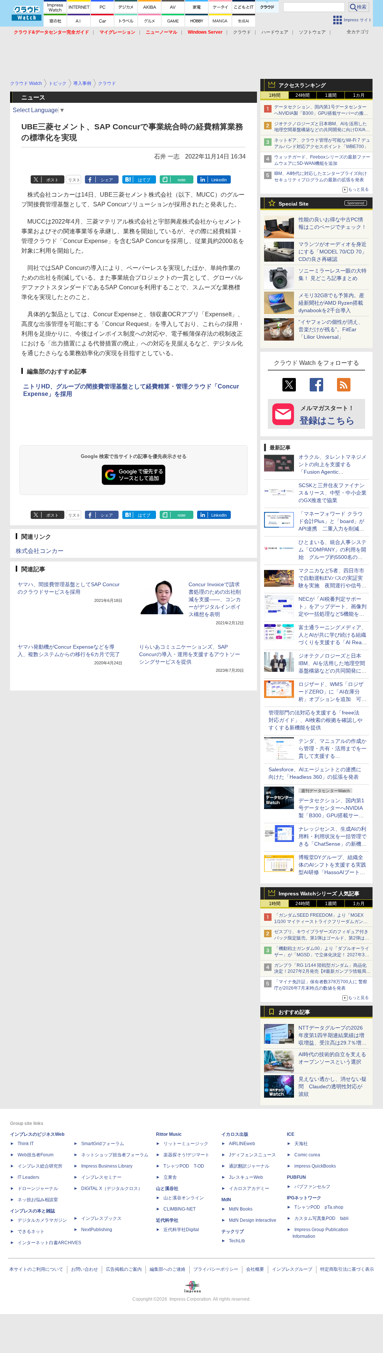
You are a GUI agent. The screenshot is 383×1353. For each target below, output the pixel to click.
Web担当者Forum (35, 1154)
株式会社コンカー (40, 551)
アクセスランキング (302, 85)
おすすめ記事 (294, 1012)
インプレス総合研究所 (40, 1166)
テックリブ (232, 1231)
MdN (226, 1199)
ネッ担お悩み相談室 (38, 1199)
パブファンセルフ (312, 1186)
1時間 (275, 95)
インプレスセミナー (101, 1177)
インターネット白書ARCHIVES (49, 1242)
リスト (74, 180)
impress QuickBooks (315, 1166)
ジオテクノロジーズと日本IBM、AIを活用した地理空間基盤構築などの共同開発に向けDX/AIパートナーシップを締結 (320, 130)
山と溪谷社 (167, 1188)
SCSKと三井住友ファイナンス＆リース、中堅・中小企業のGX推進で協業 (332, 492)
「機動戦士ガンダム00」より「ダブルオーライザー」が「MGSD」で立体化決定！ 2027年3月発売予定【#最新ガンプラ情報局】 (321, 955)
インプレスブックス (101, 1218)
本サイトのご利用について (36, 1269)
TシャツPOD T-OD (183, 1166)
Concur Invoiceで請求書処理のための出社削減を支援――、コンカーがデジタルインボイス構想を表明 (215, 599)
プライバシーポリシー (215, 1269)
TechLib (237, 1240)
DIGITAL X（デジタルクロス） (112, 1188)
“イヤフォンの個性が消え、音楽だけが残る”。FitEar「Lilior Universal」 (330, 329)
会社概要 (255, 1269)
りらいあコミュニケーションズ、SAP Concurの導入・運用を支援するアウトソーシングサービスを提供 (189, 654)
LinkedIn (219, 180)
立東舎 (170, 1177)
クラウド (242, 32)
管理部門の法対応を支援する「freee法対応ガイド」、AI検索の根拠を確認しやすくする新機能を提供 (315, 720)
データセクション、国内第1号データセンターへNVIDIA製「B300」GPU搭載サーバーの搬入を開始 (321, 113)
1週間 (331, 95)
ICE (290, 1134)
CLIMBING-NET (179, 1209)
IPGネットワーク (304, 1197)
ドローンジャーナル (38, 1188)
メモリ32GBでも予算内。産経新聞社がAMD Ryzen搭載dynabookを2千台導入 (331, 302)
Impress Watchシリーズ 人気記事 (319, 894)
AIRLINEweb (242, 1143)
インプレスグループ (292, 1269)
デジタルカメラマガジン (42, 1220)
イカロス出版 (234, 1134)
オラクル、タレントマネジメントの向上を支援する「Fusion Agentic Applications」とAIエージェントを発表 (332, 472)
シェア (107, 180)
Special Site (294, 204)
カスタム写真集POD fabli (321, 1218)
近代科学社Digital (181, 1229)
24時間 (302, 95)
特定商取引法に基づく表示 (347, 1269)
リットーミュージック (185, 1143)
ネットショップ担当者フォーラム (114, 1154)
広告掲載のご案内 (124, 1269)
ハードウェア (274, 32)
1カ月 (359, 95)
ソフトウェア (312, 32)
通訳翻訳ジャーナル (249, 1166)
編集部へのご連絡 (168, 1269)
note (182, 180)
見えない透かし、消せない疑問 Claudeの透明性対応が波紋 (332, 1086)
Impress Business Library (106, 1166)
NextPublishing (96, 1229)
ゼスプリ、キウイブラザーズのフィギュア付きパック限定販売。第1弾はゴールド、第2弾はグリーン (321, 938)
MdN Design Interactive (252, 1220)
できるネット (31, 1231)
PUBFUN (296, 1177)
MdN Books (240, 1209)
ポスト (52, 180)
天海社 (301, 1143)
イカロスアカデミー (249, 1188)
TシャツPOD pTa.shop (318, 1207)
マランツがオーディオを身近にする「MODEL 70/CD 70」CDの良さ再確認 (332, 251)
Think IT (26, 1143)
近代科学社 (167, 1220)
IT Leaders (28, 1177)
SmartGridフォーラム (102, 1143)
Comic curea (307, 1154)
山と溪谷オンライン (183, 1197)
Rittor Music (169, 1134)
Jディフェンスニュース (252, 1154)
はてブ (144, 180)
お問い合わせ (84, 1269)
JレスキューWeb (246, 1177)
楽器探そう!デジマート (186, 1154)
